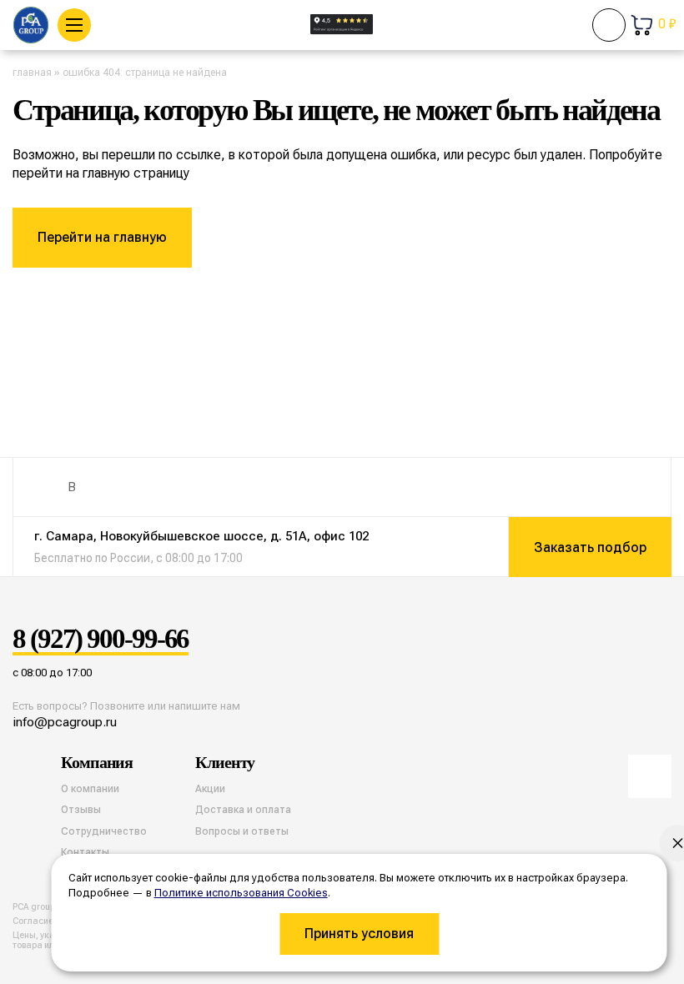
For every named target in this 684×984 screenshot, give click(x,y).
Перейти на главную (102, 237)
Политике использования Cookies (241, 892)
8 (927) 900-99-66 (101, 639)
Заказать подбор (590, 547)
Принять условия (359, 933)
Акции (210, 789)
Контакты (85, 852)
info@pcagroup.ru (65, 722)
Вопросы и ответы (242, 831)
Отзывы (81, 810)
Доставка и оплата (243, 810)
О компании (90, 789)
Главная (32, 72)
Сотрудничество (104, 831)
